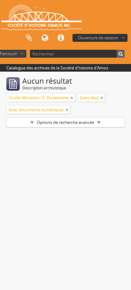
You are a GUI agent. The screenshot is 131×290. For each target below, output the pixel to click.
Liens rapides (61, 38)
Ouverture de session (98, 38)
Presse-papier (29, 38)
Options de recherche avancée (65, 122)
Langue (45, 38)
